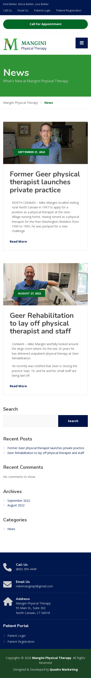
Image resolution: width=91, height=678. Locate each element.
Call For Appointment (46, 24)
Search (10, 409)
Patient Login (42, 10)
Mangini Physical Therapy (51, 658)
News (11, 529)
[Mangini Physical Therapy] (25, 44)
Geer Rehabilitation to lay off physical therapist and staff (42, 323)
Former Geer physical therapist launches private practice (45, 182)
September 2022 (18, 501)
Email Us (23, 10)
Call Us (7, 10)
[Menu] (82, 43)
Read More (18, 241)
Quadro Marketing (64, 669)
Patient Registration (68, 10)
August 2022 (16, 505)
